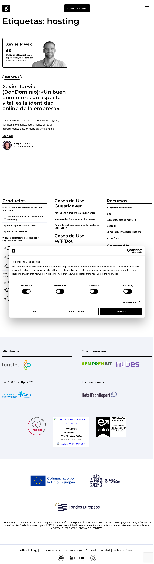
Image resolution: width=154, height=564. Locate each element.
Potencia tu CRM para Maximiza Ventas (75, 213)
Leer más (7, 136)
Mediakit (111, 226)
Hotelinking (6, 8)
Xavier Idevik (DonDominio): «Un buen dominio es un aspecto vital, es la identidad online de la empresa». (34, 97)
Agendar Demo (77, 8)
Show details (129, 302)
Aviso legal (76, 550)
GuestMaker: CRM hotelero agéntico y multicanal (22, 209)
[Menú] (147, 8)
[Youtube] (82, 558)
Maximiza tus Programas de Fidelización (75, 219)
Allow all (121, 311)
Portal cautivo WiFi (17, 232)
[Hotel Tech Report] (93, 558)
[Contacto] (61, 558)
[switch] (60, 291)
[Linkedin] (72, 558)
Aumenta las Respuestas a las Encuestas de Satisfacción (77, 226)
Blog (109, 214)
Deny (33, 311)
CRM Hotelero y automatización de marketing (25, 218)
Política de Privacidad (97, 550)
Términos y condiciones (53, 550)
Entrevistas (12, 77)
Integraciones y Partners (119, 208)
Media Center (113, 238)
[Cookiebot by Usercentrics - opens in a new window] (129, 251)
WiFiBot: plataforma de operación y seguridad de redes (20, 239)
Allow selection (77, 311)
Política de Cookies (123, 550)
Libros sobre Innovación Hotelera (124, 232)
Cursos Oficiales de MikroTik (121, 220)
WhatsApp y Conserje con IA (21, 226)
